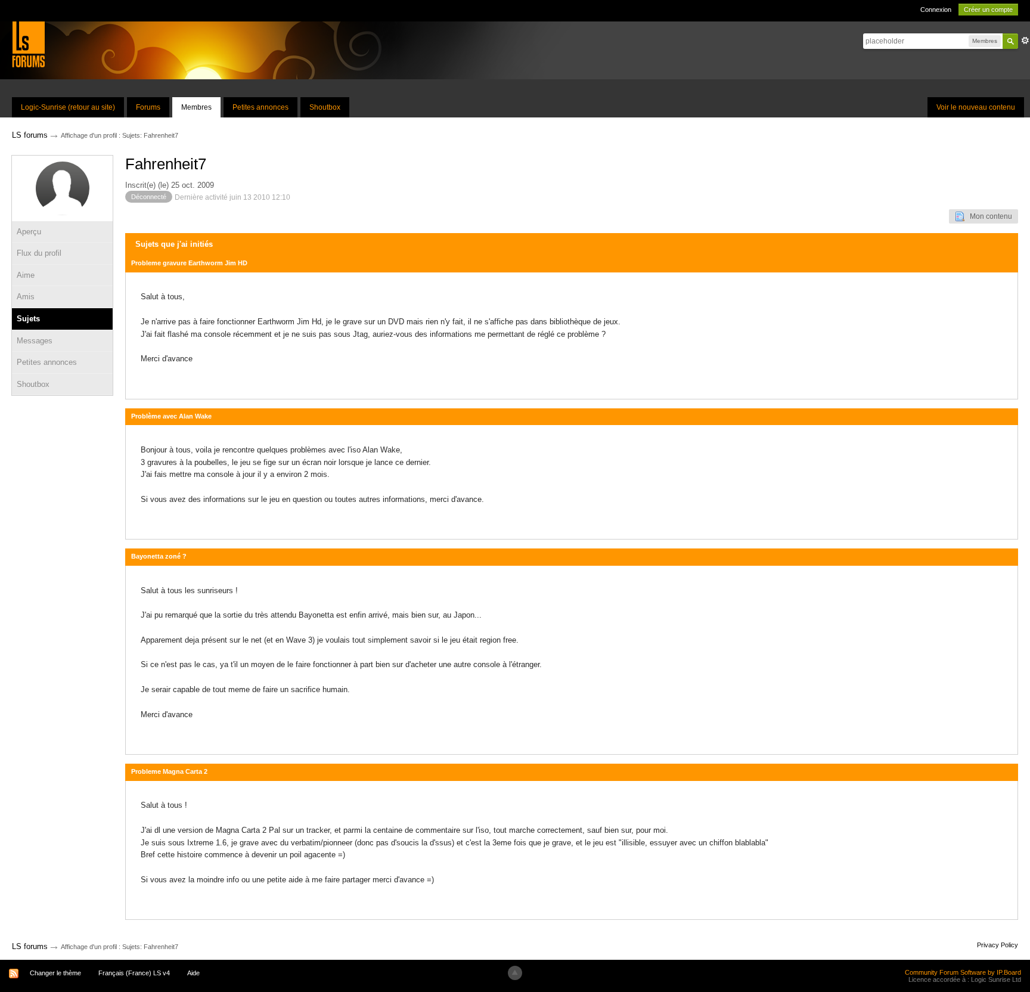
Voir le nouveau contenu (975, 107)
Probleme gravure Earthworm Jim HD (189, 262)
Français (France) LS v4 (134, 972)
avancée (1025, 40)
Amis (26, 296)
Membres (196, 107)
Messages (34, 340)
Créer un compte (988, 9)
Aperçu (29, 231)
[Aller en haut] (515, 973)
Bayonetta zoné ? (159, 556)
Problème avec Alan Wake (171, 416)
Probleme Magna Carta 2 (169, 771)
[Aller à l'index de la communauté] (28, 43)
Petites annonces (260, 107)
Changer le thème (55, 972)
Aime (26, 275)
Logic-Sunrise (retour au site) (68, 107)
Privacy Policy (997, 944)
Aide (193, 972)
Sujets (28, 318)
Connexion (935, 9)
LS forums (30, 946)
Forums (148, 107)
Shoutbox (324, 107)
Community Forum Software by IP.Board (963, 972)
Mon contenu (988, 216)
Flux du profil (39, 253)
